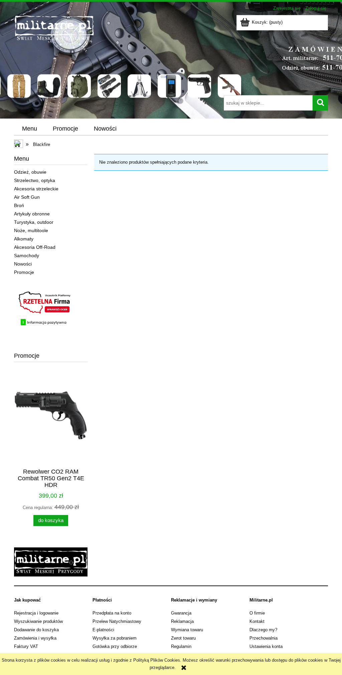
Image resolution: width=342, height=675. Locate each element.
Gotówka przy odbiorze (115, 646)
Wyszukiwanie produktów (38, 621)
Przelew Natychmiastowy (117, 621)
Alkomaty (23, 238)
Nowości (23, 264)
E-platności (103, 629)
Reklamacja (182, 621)
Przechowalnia (263, 638)
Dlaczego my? (263, 629)
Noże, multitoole (31, 230)
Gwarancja (181, 613)
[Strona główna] (106, 54)
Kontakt (257, 621)
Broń (19, 205)
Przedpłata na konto (112, 613)
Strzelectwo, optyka (34, 180)
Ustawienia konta (266, 646)
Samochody (26, 255)
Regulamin (181, 646)
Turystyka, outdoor (33, 222)
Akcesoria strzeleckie (36, 188)
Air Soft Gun (27, 197)
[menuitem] (29, 129)
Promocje (24, 272)
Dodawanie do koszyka (36, 629)
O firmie (257, 613)
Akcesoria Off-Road (34, 247)
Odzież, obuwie (30, 172)
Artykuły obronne (32, 213)
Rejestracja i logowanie (36, 613)
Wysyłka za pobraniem (115, 638)
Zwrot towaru (183, 638)
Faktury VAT (26, 646)
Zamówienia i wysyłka (35, 638)
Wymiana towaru (187, 629)
